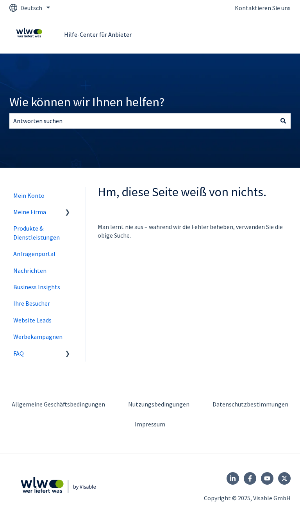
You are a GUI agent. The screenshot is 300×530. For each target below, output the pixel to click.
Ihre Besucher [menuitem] (31, 303)
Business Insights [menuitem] (36, 287)
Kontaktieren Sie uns (263, 8)
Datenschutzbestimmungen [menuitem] (250, 404)
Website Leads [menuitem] (32, 320)
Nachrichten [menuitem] (29, 270)
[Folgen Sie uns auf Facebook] (250, 478)
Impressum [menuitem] (150, 424)
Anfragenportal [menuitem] (34, 254)
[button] (67, 212)
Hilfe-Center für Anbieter (98, 34)
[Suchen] (283, 120)
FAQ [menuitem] (18, 353)
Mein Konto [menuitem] (29, 195)
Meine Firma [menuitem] (29, 212)
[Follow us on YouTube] (267, 478)
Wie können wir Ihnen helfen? (86, 102)
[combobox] (142, 120)
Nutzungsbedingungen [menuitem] (158, 404)
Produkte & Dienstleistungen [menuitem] (36, 232)
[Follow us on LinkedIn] (233, 478)
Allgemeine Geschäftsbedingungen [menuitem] (58, 404)
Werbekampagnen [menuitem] (37, 336)
